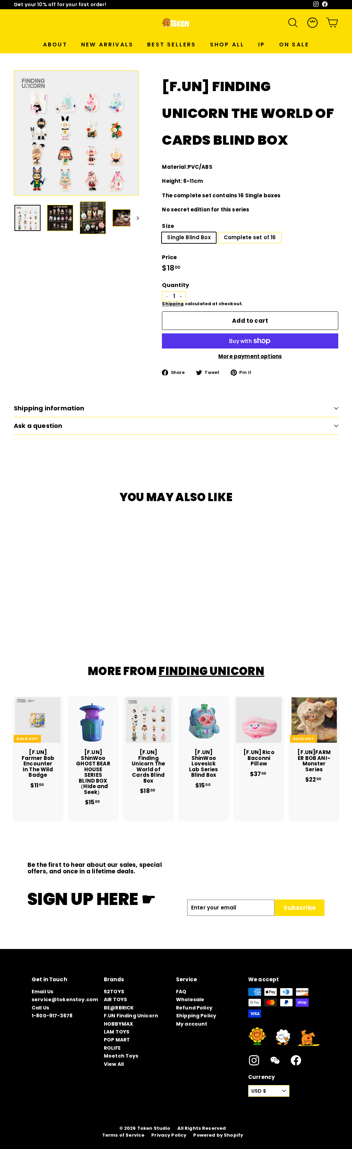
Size (168, 226)
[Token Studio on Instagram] (254, 1060)
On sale (294, 44)
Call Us (40, 1007)
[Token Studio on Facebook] (296, 1060)
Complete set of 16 (250, 237)
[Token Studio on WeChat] (275, 1060)
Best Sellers (171, 44)
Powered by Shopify (218, 1135)
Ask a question (38, 425)
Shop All (227, 44)
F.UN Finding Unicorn (131, 1015)
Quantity (175, 285)
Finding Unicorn (211, 671)
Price (169, 257)
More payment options (250, 357)
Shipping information (49, 408)
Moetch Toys (121, 1055)
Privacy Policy (168, 1135)
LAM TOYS (116, 1031)
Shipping (173, 304)
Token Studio (153, 1128)
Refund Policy (194, 1007)
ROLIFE (112, 1048)
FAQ (181, 991)
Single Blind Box (188, 237)
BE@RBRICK (119, 1007)
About (55, 44)
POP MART (117, 1039)
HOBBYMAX (118, 1023)
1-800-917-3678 (52, 1015)
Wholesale (190, 999)
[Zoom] (76, 133)
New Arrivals (107, 44)
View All (114, 1064)
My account (192, 1023)
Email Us (42, 991)
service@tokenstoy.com (65, 999)
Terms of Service (123, 1135)
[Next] (134, 218)
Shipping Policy (196, 1015)
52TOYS (114, 991)
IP (261, 44)
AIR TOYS (115, 999)
